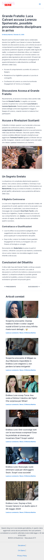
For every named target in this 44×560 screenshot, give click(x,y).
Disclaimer (21, 545)
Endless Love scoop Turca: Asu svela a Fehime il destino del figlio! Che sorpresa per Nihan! (21, 398)
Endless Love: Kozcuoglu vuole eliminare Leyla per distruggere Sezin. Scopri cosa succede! (20, 470)
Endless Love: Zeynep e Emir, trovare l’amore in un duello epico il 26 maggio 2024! (21, 506)
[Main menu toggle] (40, 4)
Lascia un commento (12, 333)
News (21, 333)
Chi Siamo (21, 550)
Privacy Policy (22, 556)
